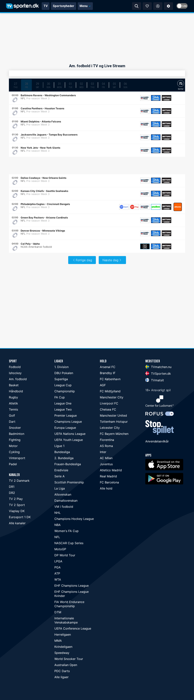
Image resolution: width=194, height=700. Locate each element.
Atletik (13, 403)
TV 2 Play (16, 499)
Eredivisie (61, 470)
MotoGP (60, 549)
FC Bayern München (114, 434)
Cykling (14, 452)
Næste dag (110, 260)
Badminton (16, 434)
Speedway (61, 653)
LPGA (58, 561)
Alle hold (106, 488)
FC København (110, 379)
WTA (57, 579)
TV (46, 6)
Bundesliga (62, 452)
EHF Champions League (71, 585)
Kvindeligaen (63, 647)
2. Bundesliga (64, 458)
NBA (57, 525)
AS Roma (106, 446)
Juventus (106, 464)
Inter (103, 452)
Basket (14, 385)
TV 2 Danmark (19, 480)
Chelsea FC (108, 409)
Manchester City (111, 397)
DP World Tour (64, 555)
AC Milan (106, 458)
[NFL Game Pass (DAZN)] (145, 98)
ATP (57, 573)
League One (62, 403)
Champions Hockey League (74, 519)
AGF (103, 385)
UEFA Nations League (69, 434)
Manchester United (113, 415)
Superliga (61, 379)
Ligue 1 (59, 446)
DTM (57, 612)
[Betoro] (166, 98)
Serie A (59, 476)
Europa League (65, 428)
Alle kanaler (17, 523)
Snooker (15, 428)
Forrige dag (84, 260)
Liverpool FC (109, 403)
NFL (57, 537)
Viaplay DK (17, 511)
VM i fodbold (63, 506)
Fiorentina (107, 440)
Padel (13, 464)
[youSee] (156, 207)
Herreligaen (62, 634)
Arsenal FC (107, 367)
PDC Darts (62, 671)
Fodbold (15, 367)
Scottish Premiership (69, 482)
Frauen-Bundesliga (67, 464)
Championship (64, 391)
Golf (12, 415)
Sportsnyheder (63, 6)
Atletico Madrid (111, 470)
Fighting (14, 440)
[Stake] (156, 98)
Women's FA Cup (66, 531)
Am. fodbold (18, 379)
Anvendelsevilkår (157, 441)
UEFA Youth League (68, 440)
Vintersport (17, 458)
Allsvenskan (62, 494)
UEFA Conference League (72, 628)
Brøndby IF (107, 373)
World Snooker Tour (68, 659)
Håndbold (16, 391)
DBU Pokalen (63, 373)
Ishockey (15, 373)
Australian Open (65, 665)
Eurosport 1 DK (20, 517)
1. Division (61, 367)
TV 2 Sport (17, 505)
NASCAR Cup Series (68, 543)
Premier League (65, 415)
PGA (57, 567)
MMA (58, 640)
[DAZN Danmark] (145, 246)
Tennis (13, 409)
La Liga (59, 488)
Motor (13, 446)
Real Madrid (108, 476)
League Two (63, 409)
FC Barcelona (109, 482)
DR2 (12, 493)
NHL (57, 513)
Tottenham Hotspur (114, 421)
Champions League (68, 421)
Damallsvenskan (65, 500)
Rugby (13, 397)
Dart (12, 421)
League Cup (63, 385)
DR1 (11, 487)
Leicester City (110, 428)
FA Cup (59, 397)
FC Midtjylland (110, 391)
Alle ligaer (61, 677)
